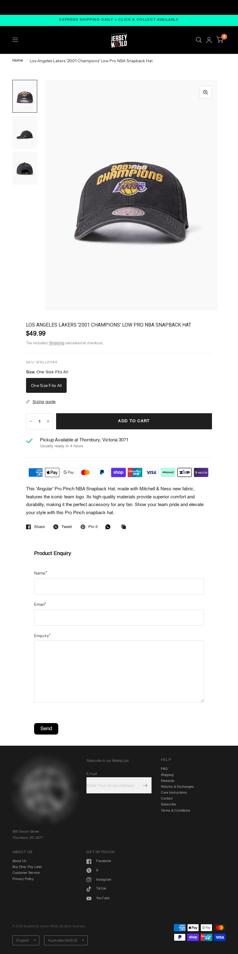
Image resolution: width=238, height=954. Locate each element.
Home (17, 61)
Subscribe (168, 922)
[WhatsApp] (109, 526)
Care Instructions (174, 910)
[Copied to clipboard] (125, 527)
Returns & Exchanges (177, 904)
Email (40, 721)
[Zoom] (205, 92)
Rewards (167, 898)
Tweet (66, 527)
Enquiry (42, 752)
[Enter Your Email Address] (145, 903)
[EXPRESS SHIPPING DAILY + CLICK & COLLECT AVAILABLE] (119, 20)
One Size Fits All (46, 385)
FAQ (164, 886)
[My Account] (209, 40)
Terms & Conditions (175, 928)
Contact (167, 916)
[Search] (199, 40)
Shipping (56, 343)
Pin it (93, 527)
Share (39, 527)
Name (40, 690)
